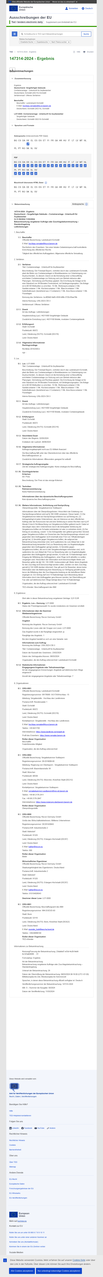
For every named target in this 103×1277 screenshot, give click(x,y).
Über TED (13, 1162)
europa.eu (22, 1221)
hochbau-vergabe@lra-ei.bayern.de (37, 106)
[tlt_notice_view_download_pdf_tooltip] (15, 165)
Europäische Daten (16, 1184)
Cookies (12, 1145)
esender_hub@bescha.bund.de (41, 929)
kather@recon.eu (36, 847)
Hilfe (11, 1111)
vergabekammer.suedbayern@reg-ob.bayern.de (48, 791)
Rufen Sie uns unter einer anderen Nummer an (28, 1237)
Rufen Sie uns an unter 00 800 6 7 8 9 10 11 (27, 1232)
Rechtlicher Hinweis (17, 1140)
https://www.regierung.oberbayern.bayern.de (54, 802)
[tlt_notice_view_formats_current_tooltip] (86, 204)
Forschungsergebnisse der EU (21, 1189)
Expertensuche (42, 42)
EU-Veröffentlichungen (18, 1198)
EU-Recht (13, 1179)
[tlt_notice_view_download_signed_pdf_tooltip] (28, 143)
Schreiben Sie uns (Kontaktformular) (23, 1242)
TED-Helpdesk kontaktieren (20, 1116)
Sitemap (12, 1167)
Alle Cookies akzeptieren (22, 1271)
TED (11, 52)
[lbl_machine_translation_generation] (46, 183)
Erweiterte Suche (27, 42)
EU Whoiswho (14, 1193)
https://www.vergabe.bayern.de (52, 735)
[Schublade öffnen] (12, 70)
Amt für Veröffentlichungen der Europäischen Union (31, 1093)
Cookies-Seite (79, 1260)
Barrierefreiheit (15, 1150)
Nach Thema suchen (59, 42)
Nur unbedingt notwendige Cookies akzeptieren (59, 1271)
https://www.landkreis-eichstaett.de (50, 732)
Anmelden (73, 8)
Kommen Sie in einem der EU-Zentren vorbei (27, 1247)
